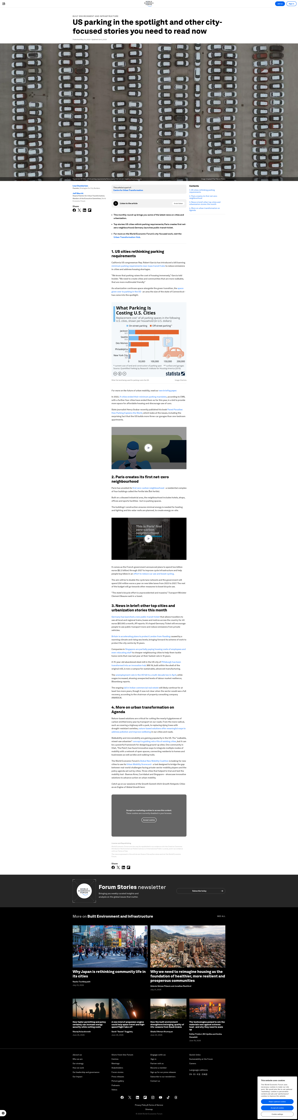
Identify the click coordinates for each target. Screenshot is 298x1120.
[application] (149, 448)
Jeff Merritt (78, 193)
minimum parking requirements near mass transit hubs (138, 266)
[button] (149, 448)
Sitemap (149, 1109)
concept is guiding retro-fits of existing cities (154, 741)
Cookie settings (277, 1114)
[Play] (115, 203)
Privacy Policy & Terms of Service (149, 1105)
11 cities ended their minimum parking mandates (143, 396)
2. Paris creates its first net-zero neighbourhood (203, 197)
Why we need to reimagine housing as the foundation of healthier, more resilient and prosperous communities (187, 976)
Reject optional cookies (277, 1102)
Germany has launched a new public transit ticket (136, 617)
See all (221, 916)
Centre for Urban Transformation (128, 190)
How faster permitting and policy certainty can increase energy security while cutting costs (89, 1024)
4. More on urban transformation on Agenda (204, 209)
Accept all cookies (277, 1108)
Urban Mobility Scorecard (139, 764)
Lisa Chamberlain (80, 186)
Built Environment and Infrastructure (96, 16)
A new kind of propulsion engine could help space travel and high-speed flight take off (128, 1024)
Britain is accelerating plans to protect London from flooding (141, 636)
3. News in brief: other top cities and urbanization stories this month (204, 203)
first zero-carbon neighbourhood (148, 488)
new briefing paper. (168, 390)
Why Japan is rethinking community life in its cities (109, 973)
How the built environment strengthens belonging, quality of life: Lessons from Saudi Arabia (167, 1024)
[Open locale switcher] (3, 1113)
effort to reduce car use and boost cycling (154, 574)
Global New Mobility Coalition (154, 761)
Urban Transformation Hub (127, 237)
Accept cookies (149, 820)
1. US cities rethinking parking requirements (202, 191)
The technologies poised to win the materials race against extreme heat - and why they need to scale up (207, 1026)
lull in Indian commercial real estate (141, 687)
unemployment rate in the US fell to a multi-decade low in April (146, 675)
